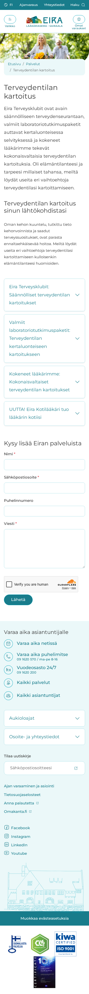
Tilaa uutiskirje (17, 756)
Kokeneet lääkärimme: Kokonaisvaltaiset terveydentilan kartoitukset (39, 382)
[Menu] (10, 19)
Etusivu (14, 64)
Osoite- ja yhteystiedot (34, 736)
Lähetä (18, 599)
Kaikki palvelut (30, 682)
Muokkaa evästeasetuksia (45, 918)
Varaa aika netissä (33, 643)
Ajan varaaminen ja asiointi (29, 786)
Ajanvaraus (29, 5)
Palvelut (33, 64)
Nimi (9, 454)
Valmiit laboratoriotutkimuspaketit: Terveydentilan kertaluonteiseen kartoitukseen (39, 338)
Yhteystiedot (54, 5)
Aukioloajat (21, 718)
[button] (9, 5)
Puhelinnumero (18, 500)
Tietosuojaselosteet (22, 795)
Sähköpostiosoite (21, 477)
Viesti (10, 523)
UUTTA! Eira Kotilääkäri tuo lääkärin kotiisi (39, 413)
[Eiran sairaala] (44, 21)
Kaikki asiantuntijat (35, 695)
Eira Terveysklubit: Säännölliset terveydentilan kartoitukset (39, 295)
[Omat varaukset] (79, 19)
